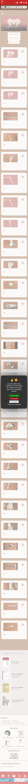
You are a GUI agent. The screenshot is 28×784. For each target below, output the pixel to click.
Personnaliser (14, 401)
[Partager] (19, 7)
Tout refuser (14, 398)
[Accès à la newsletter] (16, 7)
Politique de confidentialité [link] (14, 404)
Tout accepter (14, 395)
